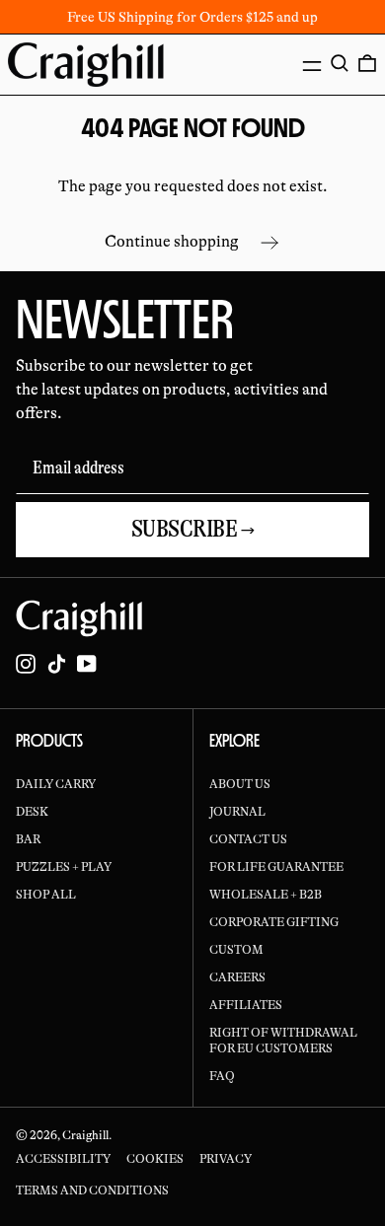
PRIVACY (225, 1159)
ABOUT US (239, 784)
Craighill (85, 1135)
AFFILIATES (245, 1005)
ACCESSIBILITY (63, 1159)
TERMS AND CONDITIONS (92, 1190)
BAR (28, 839)
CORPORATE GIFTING (274, 922)
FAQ (222, 1076)
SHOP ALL (46, 894)
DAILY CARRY (56, 784)
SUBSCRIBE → (193, 529)
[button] (339, 63)
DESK (32, 812)
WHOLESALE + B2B (265, 894)
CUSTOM (236, 950)
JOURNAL (237, 812)
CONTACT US (248, 839)
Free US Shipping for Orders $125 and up (192, 17)
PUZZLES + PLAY (64, 867)
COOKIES (155, 1159)
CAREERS (237, 977)
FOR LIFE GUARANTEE (276, 867)
